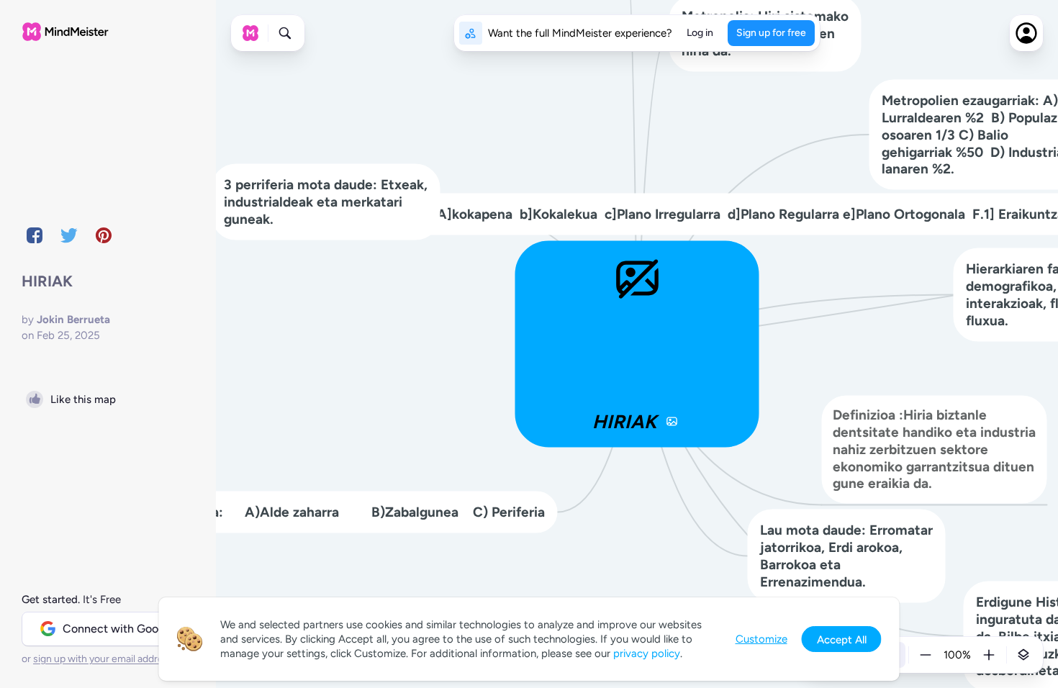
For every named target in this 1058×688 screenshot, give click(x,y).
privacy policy (646, 653)
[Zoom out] (925, 655)
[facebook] (35, 235)
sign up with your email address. (104, 659)
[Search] (285, 33)
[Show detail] (1023, 655)
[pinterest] (104, 235)
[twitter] (69, 235)
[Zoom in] (989, 655)
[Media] (672, 422)
